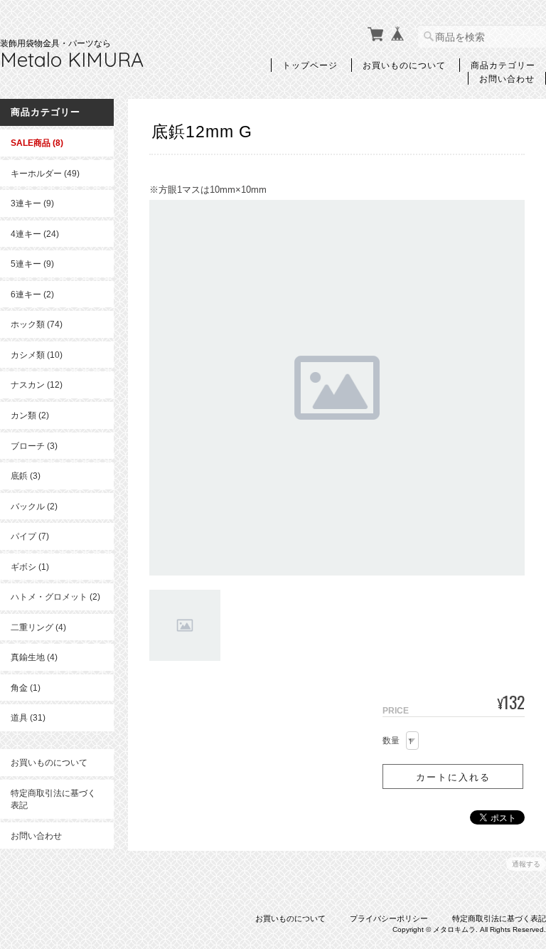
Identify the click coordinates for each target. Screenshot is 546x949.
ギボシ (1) (30, 566)
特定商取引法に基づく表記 (53, 799)
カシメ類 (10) (37, 354)
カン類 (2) (30, 415)
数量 (391, 741)
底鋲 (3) (26, 475)
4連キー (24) (35, 233)
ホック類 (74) (37, 324)
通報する (526, 864)
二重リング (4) (38, 627)
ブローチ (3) (34, 445)
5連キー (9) (32, 263)
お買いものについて (404, 64)
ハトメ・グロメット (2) (55, 596)
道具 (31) (28, 717)
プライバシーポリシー (389, 918)
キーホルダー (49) (45, 173)
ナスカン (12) (37, 384)
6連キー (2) (32, 294)
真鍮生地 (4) (34, 657)
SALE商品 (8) (37, 142)
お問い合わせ (507, 78)
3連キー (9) (32, 203)
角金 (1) (26, 687)
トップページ (310, 64)
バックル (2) (34, 506)
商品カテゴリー (503, 64)
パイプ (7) (30, 536)
